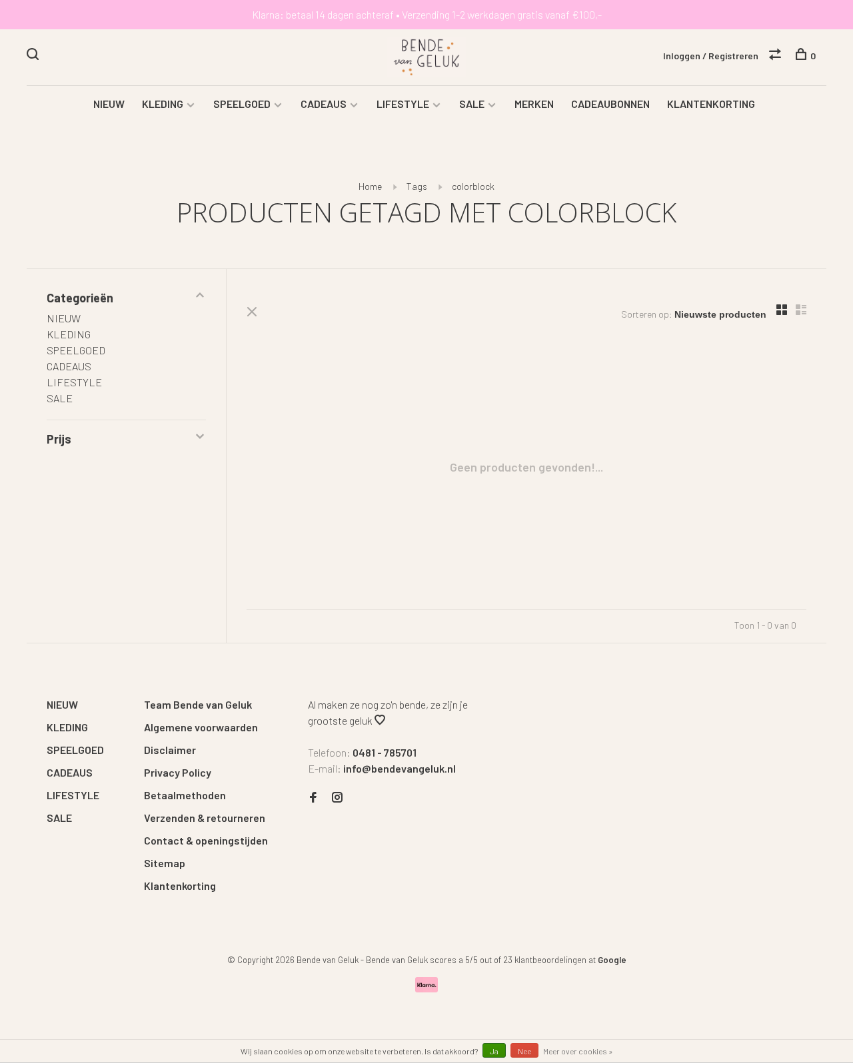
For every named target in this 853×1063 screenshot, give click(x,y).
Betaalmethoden (185, 795)
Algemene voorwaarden (201, 727)
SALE (471, 103)
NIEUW (109, 103)
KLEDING (162, 103)
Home (370, 186)
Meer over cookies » (578, 1051)
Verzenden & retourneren (204, 817)
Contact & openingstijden (206, 840)
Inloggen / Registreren (710, 55)
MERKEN (534, 103)
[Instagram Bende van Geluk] (337, 797)
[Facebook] (313, 797)
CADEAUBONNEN (610, 103)
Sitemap (164, 863)
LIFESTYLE (403, 103)
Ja (494, 1051)
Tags (417, 186)
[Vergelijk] (776, 55)
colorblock (473, 186)
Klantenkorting (180, 885)
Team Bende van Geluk (198, 704)
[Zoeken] (34, 55)
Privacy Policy (177, 772)
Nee (524, 1051)
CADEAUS (324, 103)
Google (612, 959)
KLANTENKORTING (711, 103)
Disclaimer (170, 749)
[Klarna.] (426, 988)
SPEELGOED (242, 103)
